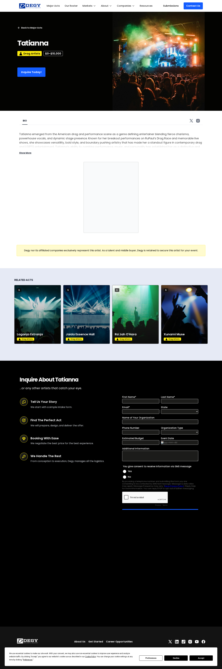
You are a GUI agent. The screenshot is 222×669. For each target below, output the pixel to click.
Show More (25, 152)
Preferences (150, 658)
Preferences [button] (27, 660)
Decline (176, 658)
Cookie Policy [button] (90, 657)
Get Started (95, 641)
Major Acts (53, 6)
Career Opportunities (119, 641)
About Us (79, 641)
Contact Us (193, 6)
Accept (201, 658)
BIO (25, 120)
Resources (146, 6)
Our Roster (71, 6)
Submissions (171, 6)
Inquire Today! (31, 72)
